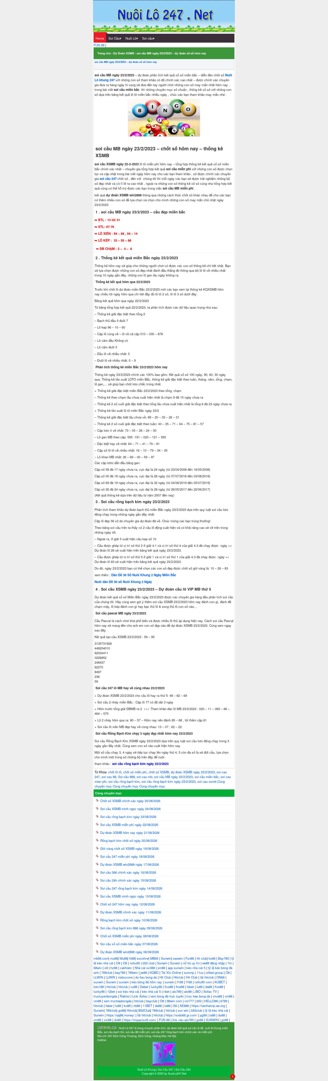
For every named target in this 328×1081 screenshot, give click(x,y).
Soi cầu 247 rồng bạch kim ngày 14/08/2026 (131, 888)
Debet (144, 986)
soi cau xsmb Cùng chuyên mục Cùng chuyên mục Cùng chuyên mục (160, 783)
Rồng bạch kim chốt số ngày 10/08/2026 (128, 920)
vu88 (134, 986)
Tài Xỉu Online (171, 972)
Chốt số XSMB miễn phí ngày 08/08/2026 (129, 935)
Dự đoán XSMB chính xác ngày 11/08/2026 (130, 912)
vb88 (137, 1005)
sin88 (162, 967)
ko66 (212, 958)
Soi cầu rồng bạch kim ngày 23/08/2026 (128, 816)
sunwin (99, 982)
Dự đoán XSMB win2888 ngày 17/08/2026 (129, 864)
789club (107, 972)
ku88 (128, 1005)
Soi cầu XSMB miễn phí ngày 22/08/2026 (129, 824)
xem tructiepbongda (118, 1000)
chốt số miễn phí (135, 772)
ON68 (221, 977)
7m (230, 963)
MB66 (154, 958)
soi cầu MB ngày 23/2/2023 (173, 776)
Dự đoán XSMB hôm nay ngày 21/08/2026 (129, 832)
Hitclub (178, 977)
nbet (166, 991)
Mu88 (123, 958)
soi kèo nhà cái (129, 991)
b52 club (149, 963)
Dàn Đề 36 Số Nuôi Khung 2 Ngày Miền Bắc (143, 575)
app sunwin (176, 967)
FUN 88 (99, 45)
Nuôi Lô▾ (131, 38)
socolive (142, 958)
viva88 (218, 996)
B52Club (144, 1010)
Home (100, 38)
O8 (118, 963)
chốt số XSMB (159, 772)
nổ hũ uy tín (192, 963)
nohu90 (135, 963)
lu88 (200, 986)
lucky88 (157, 986)
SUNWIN (213, 1019)
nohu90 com (204, 982)
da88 (209, 986)
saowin (178, 958)
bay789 (120, 972)
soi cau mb (144, 776)
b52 (199, 1000)
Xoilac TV (210, 991)
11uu (200, 972)
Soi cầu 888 (126, 776)
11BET (148, 1005)
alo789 (177, 991)
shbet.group (215, 972)
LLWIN (99, 977)
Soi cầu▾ (148, 38)
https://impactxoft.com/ (140, 1019)
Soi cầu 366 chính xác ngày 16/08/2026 (128, 872)
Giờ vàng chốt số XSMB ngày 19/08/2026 (129, 848)
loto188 (99, 986)
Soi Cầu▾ (114, 38)
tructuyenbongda (106, 996)
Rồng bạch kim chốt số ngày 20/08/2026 (128, 840)
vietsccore (126, 977)
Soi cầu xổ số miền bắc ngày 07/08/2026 (129, 943)
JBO (198, 991)
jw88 (144, 972)
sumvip (189, 972)
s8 (106, 967)
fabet (191, 986)
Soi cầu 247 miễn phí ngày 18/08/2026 (127, 856)
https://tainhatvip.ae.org (209, 1005)
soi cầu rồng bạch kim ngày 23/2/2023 (169, 781)
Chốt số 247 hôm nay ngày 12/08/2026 (127, 904)
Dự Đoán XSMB (123, 53)
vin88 (229, 996)
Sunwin (166, 958)
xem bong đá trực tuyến (167, 996)
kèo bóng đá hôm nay (147, 982)
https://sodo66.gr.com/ (182, 1015)
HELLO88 (211, 1000)
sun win (183, 1010)
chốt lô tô (114, 772)
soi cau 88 (109, 776)
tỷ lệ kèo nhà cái (217, 1010)
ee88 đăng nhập (214, 963)
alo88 (188, 991)
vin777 (189, 1000)
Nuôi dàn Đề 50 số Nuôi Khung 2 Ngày (123, 581)
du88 (222, 1015)
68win (98, 967)
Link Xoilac (140, 996)
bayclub (152, 1000)
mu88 (114, 958)
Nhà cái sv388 (145, 967)
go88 (121, 1010)
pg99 (204, 1015)
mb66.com (101, 958)
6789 (224, 1000)
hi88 (132, 958)
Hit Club (165, 977)
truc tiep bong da (198, 996)
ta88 (167, 1005)
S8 (175, 1005)
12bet (111, 991)
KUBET (220, 982)
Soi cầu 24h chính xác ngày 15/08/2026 (128, 880)
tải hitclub (207, 977)
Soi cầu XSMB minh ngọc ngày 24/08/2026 (130, 808)
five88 (169, 986)
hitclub (111, 986)
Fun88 (190, 958)
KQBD (154, 972)
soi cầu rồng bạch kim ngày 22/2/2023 (140, 763)
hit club (202, 958)
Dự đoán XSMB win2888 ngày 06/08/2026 (129, 951)
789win (133, 972)
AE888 (185, 1005)
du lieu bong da (146, 977)
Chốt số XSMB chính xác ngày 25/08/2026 (130, 800)
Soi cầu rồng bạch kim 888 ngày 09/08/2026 (131, 928)
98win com (175, 1000)
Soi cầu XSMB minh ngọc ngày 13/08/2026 (130, 896)
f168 (180, 982)
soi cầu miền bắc (207, 776)
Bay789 (224, 958)
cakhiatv (126, 967)
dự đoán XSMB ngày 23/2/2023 (193, 772)
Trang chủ (104, 53)
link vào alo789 (183, 1019)
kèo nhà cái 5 (196, 967)
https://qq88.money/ (121, 1015)
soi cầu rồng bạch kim (124, 781)
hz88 (114, 967)
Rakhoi (125, 996)
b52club (197, 1010)
